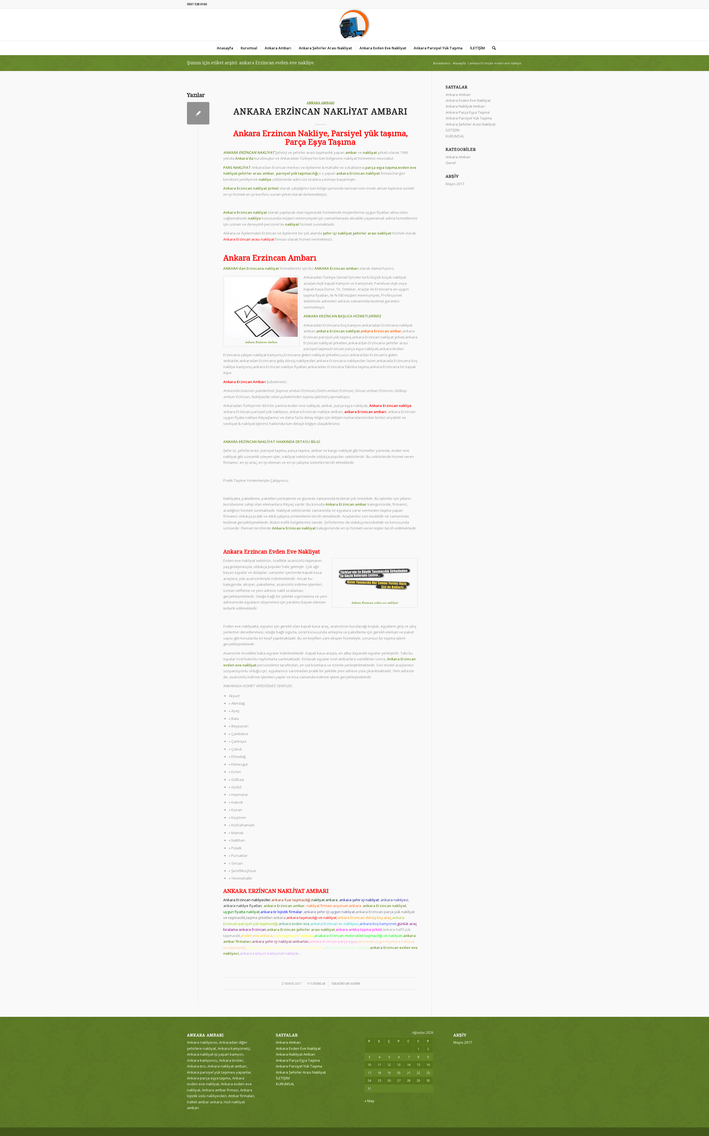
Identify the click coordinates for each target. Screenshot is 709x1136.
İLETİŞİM (452, 130)
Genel (451, 162)
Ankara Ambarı (321, 103)
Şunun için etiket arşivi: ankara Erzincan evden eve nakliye (250, 62)
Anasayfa (459, 63)
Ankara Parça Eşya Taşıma (468, 112)
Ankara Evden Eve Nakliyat (468, 100)
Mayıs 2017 (455, 183)
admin (355, 983)
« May (369, 1100)
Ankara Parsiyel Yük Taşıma (469, 118)
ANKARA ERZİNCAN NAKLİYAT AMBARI (320, 111)
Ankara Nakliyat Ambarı (465, 106)
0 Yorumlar (316, 983)
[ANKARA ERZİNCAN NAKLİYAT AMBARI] (198, 113)
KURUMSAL (455, 136)
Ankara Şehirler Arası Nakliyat (470, 124)
